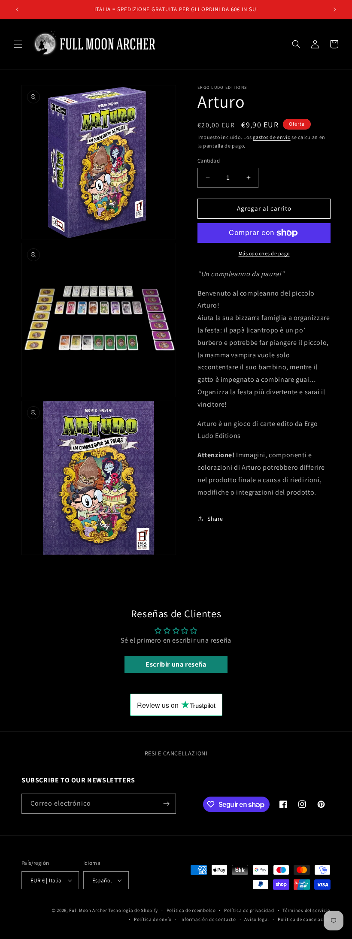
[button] (18, 44)
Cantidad (208, 160)
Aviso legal (256, 919)
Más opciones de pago (264, 253)
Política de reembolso (191, 910)
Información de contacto (208, 919)
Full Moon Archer (88, 910)
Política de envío (153, 919)
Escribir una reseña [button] (176, 664)
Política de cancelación (304, 919)
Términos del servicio (306, 910)
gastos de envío (272, 137)
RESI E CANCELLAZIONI (176, 753)
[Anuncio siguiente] (334, 9)
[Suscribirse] (166, 804)
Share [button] (215, 518)
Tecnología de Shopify (133, 910)
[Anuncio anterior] (17, 9)
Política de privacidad (249, 910)
